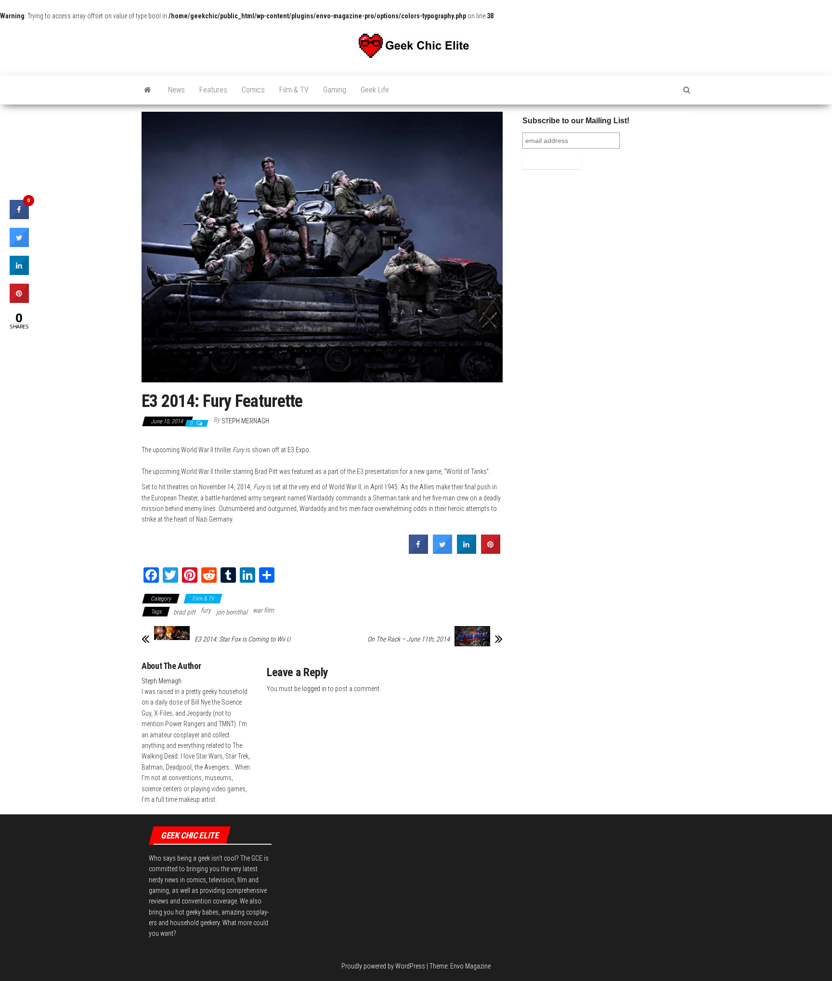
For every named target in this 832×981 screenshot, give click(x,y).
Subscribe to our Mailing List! (575, 121)
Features (213, 89)
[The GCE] (147, 90)
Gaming (334, 89)
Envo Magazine (470, 966)
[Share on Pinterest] (490, 551)
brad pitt (184, 612)
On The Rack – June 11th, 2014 (408, 639)
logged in (314, 689)
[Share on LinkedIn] (19, 272)
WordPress (410, 966)
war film (263, 610)
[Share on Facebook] (418, 551)
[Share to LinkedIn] (466, 551)
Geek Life (375, 89)
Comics (253, 89)
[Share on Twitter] (442, 551)
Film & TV (294, 89)
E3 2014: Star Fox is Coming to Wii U (242, 639)
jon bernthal (231, 612)
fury (206, 610)
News (176, 89)
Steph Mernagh (245, 421)
